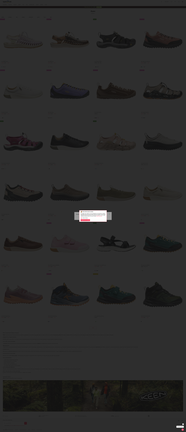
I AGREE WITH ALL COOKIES (85, 220)
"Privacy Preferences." (99, 216)
